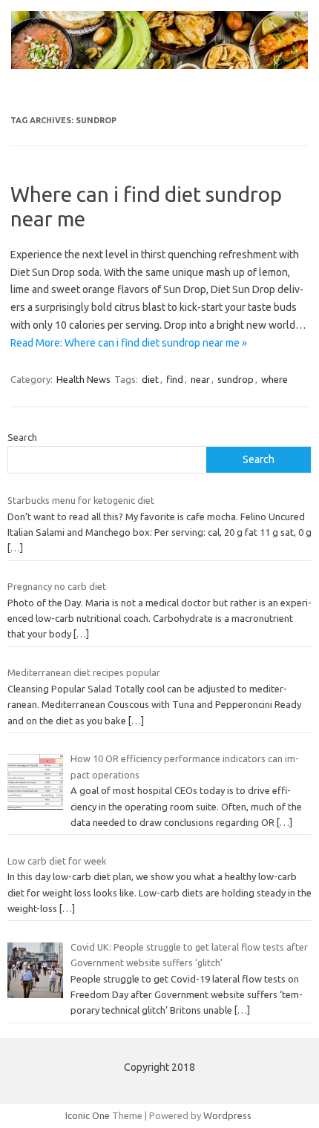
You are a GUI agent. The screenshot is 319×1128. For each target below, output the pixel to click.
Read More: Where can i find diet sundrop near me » (128, 343)
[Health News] (159, 65)
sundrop (235, 379)
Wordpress (227, 1115)
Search (22, 437)
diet (150, 379)
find (174, 379)
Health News (83, 379)
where (274, 379)
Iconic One (87, 1115)
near (200, 379)
